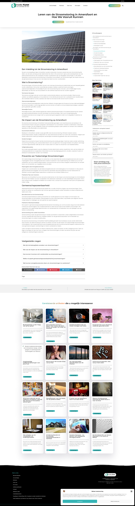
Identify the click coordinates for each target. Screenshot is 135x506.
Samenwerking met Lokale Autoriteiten (100, 71)
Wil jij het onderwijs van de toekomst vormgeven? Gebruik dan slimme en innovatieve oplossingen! (32, 400)
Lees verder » (95, 130)
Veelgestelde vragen (98, 73)
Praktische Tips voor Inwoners (101, 62)
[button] (131, 491)
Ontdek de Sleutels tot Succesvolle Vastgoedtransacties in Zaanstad (53, 436)
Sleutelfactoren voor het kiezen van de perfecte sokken (55, 399)
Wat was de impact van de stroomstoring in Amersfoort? (53, 249)
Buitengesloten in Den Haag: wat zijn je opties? (108, 89)
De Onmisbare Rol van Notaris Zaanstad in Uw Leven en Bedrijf (102, 436)
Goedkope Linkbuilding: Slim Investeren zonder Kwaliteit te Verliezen (29, 496)
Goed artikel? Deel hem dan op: (102, 75)
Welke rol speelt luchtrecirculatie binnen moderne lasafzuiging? (106, 101)
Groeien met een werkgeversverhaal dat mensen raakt (102, 133)
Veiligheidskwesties (99, 55)
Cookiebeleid (96, 504)
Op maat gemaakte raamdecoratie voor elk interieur (76, 363)
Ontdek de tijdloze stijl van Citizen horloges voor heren (77, 325)
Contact (85, 5)
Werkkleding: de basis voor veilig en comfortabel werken (97, 111)
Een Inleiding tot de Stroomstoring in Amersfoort (102, 37)
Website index (16, 491)
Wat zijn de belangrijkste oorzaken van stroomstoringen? (53, 245)
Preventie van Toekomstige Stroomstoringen (99, 57)
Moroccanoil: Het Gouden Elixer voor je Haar (56, 362)
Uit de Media (16, 477)
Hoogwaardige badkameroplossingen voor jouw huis (31, 363)
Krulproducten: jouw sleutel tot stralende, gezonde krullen (102, 325)
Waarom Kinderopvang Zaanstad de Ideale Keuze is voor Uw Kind (101, 399)
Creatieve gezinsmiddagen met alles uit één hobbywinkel (97, 90)
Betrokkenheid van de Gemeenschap (103, 66)
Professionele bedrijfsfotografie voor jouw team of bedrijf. (103, 139)
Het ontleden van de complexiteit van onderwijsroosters (29, 436)
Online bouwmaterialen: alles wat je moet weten (102, 362)
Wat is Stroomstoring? (98, 39)
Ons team (77, 5)
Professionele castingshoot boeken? (101, 128)
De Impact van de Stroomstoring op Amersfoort (102, 48)
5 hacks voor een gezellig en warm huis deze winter (78, 399)
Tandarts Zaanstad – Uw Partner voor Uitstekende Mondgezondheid (77, 436)
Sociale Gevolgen (98, 53)
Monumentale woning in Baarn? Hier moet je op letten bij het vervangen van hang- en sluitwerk (97, 122)
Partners (61, 5)
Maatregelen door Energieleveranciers (103, 60)
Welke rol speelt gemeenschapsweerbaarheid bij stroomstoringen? (53, 258)
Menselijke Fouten (98, 45)
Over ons (69, 5)
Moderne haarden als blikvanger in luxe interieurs (107, 111)
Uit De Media (52, 5)
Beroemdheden (16, 475)
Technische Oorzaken (99, 41)
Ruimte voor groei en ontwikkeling (101, 144)
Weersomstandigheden (100, 43)
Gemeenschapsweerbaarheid (100, 64)
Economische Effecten (99, 51)
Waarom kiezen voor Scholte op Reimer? (102, 154)
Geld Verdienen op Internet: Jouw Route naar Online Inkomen (27, 498)
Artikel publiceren (17, 487)
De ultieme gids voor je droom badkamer (100, 149)
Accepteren (80, 501)
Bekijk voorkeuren (115, 501)
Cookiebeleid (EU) (17, 493)
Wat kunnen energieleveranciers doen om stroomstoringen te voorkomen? (53, 263)
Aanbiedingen (58, 22)
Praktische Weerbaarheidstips (101, 68)
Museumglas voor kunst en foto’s (96, 100)
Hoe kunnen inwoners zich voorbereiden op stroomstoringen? (53, 254)
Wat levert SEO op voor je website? (107, 121)
